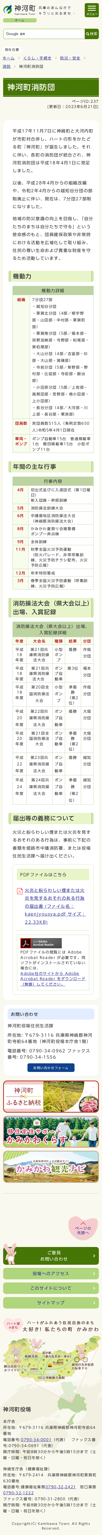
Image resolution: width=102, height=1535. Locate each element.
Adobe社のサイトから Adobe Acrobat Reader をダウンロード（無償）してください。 (53, 979)
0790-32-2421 (61, 1487)
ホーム (9, 58)
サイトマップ (51, 1303)
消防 (7, 66)
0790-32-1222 (18, 1493)
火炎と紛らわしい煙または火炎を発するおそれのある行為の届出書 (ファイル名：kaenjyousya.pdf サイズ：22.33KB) (55, 906)
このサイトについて (51, 1288)
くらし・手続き (37, 58)
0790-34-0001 (36, 1440)
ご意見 (54, 1256)
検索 (93, 34)
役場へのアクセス (51, 1274)
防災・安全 (70, 58)
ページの (83, 1231)
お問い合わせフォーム (51, 1067)
